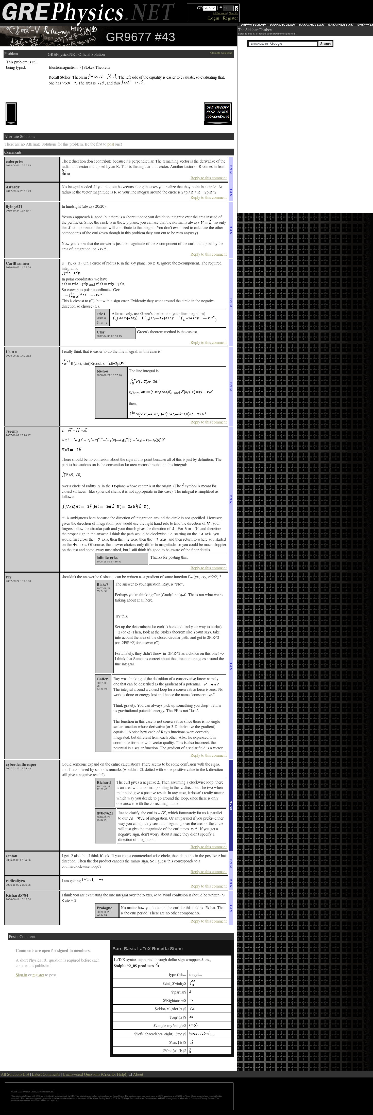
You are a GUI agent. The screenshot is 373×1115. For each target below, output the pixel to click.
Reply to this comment (209, 177)
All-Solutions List (15, 1074)
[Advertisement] (299, 11)
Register (230, 18)
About (138, 1074)
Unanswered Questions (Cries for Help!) (95, 1074)
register (38, 974)
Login (213, 18)
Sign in (21, 974)
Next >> (233, 13)
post (110, 144)
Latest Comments (46, 1074)
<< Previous (220, 13)
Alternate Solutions (221, 52)
